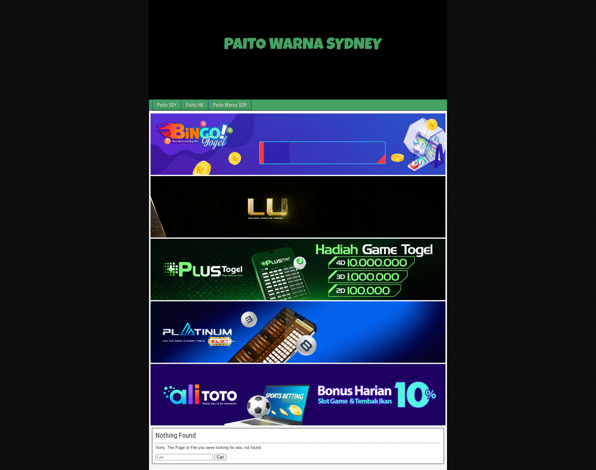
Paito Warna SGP (230, 105)
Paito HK (195, 105)
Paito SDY (167, 105)
